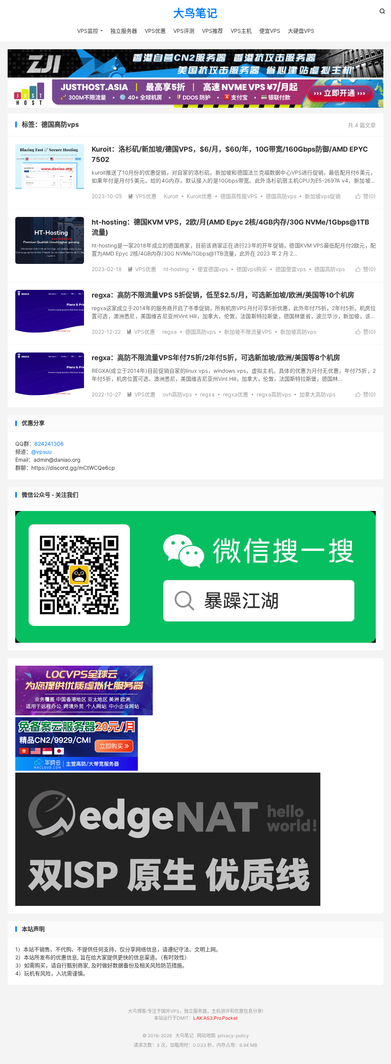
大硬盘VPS (301, 30)
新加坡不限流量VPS (248, 331)
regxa (169, 331)
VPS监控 (87, 30)
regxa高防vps (274, 394)
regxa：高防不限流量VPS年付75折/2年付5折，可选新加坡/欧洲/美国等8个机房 (216, 358)
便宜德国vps (212, 269)
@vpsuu (41, 451)
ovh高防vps (177, 394)
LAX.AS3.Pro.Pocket (215, 1018)
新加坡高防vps (298, 331)
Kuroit (171, 196)
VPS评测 (183, 30)
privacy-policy (233, 1035)
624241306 (49, 443)
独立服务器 (123, 30)
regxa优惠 (235, 394)
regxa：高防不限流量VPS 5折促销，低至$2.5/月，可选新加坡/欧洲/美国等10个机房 (223, 295)
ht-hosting (176, 269)
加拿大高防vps (317, 394)
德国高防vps (281, 196)
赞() (365, 196)
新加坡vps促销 (323, 196)
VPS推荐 (212, 30)
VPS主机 (241, 30)
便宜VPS (269, 30)
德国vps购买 (251, 269)
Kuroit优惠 (199, 196)
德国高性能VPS (238, 196)
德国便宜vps (290, 269)
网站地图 (206, 1035)
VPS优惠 (155, 30)
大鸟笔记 (195, 14)
